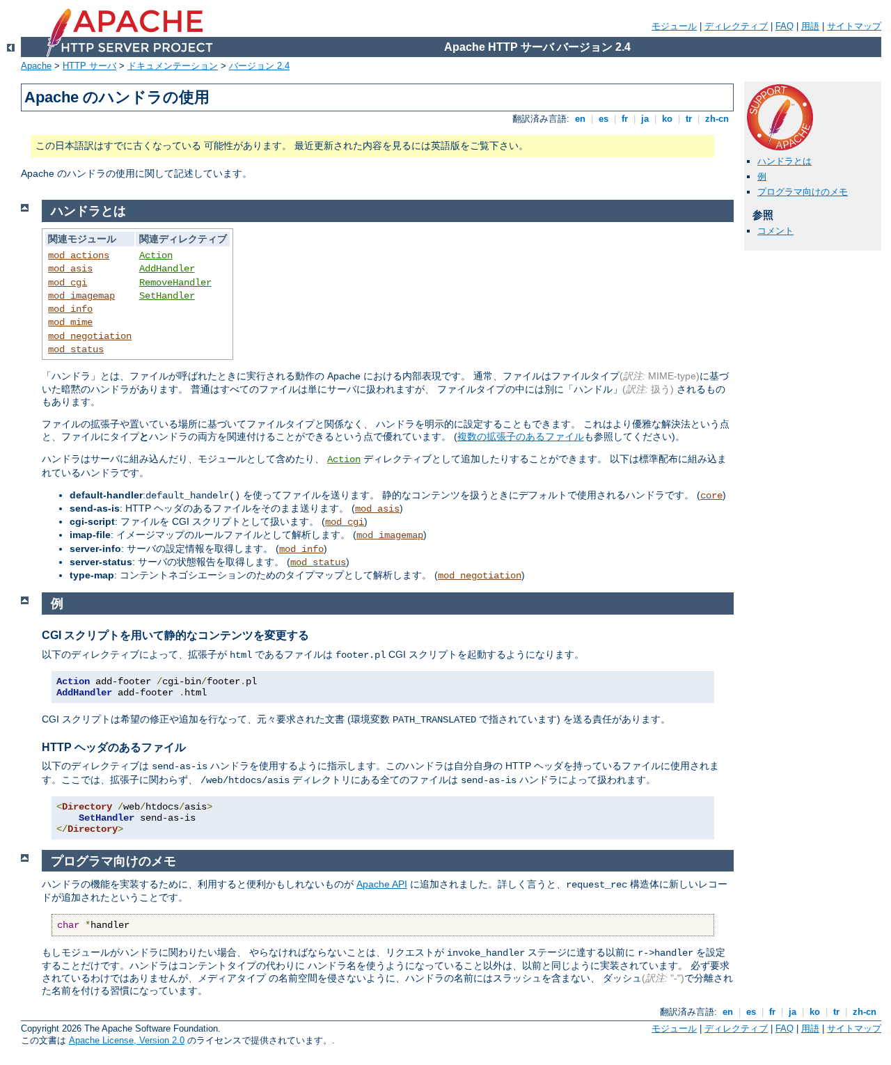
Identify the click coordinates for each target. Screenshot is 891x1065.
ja (645, 118)
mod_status (76, 349)
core (711, 495)
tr (689, 118)
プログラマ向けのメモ (802, 192)
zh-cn (717, 118)
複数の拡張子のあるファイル (520, 436)
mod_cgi (67, 282)
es (603, 118)
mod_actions (78, 255)
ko (667, 118)
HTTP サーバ (89, 66)
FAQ (784, 26)
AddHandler (167, 268)
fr (625, 118)
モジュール (674, 26)
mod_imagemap (81, 295)
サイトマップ (854, 26)
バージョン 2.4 (259, 66)
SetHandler (167, 295)
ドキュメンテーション (172, 66)
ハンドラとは (784, 161)
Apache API (381, 884)
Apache (36, 66)
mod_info (70, 309)
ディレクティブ (736, 26)
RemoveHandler (175, 282)
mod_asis (70, 268)
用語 (810, 26)
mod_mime (70, 322)
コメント (775, 231)
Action (156, 255)
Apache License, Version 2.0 (126, 1040)
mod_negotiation (90, 336)
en (580, 118)
